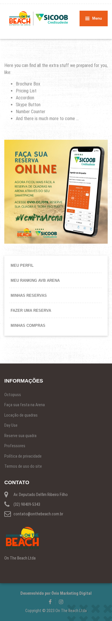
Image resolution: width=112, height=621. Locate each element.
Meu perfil (22, 265)
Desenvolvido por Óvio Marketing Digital (56, 593)
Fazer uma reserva (31, 310)
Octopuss (12, 394)
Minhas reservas (29, 295)
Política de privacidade (23, 456)
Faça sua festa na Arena (24, 404)
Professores (14, 445)
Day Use (11, 425)
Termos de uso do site (23, 466)
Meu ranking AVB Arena (35, 280)
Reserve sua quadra (20, 435)
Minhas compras (28, 325)
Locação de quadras (21, 415)
